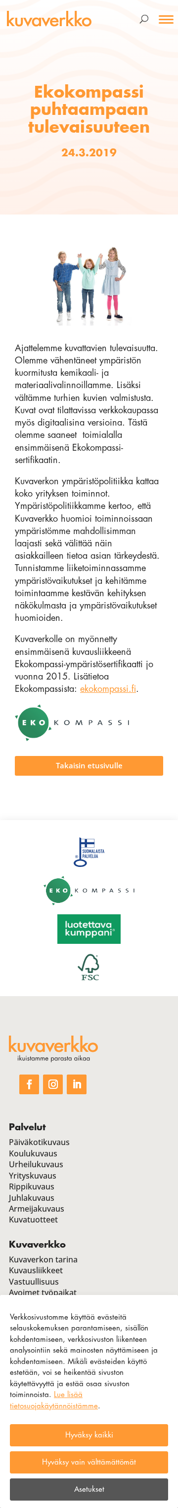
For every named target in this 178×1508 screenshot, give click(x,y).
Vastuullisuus (34, 1281)
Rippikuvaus (31, 1186)
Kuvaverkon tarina (43, 1259)
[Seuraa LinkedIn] (77, 1084)
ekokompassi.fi (108, 688)
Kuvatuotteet (33, 1219)
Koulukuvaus (33, 1153)
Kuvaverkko (37, 1244)
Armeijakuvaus (36, 1208)
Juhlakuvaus (31, 1197)
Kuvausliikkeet (36, 1270)
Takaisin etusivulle (89, 765)
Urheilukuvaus (36, 1164)
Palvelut (27, 1127)
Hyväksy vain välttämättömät (89, 1462)
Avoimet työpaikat (43, 1292)
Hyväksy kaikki (89, 1435)
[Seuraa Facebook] (29, 1084)
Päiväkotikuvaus (39, 1142)
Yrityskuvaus (32, 1175)
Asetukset (89, 1489)
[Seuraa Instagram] (53, 1084)
